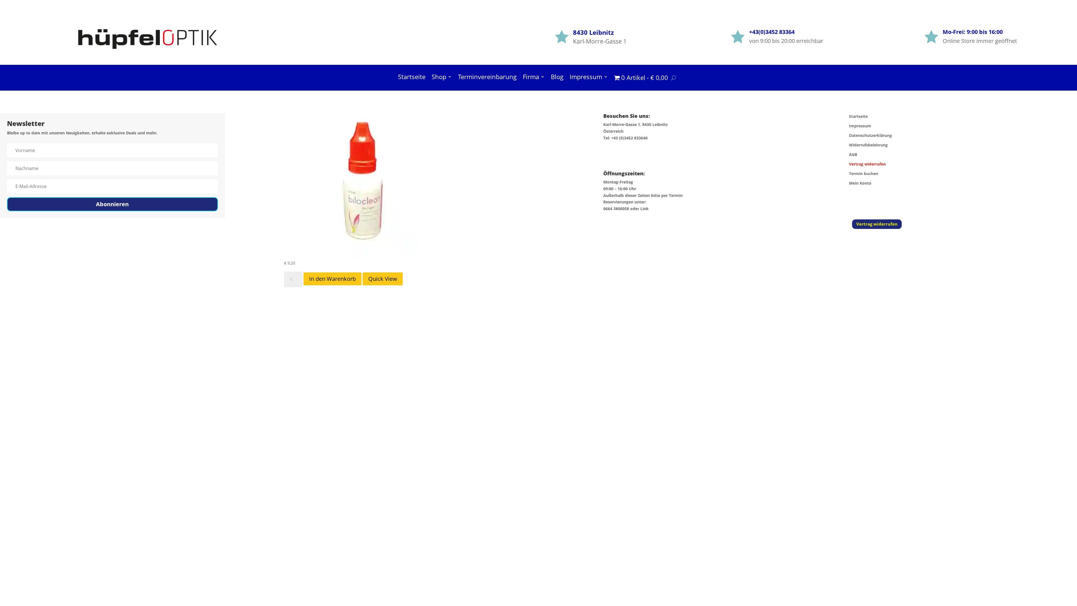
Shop (439, 78)
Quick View (382, 279)
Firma (531, 78)
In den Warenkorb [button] (332, 279)
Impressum (586, 78)
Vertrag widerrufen (877, 224)
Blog (557, 78)
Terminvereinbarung (487, 78)
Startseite (411, 78)
